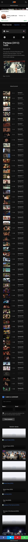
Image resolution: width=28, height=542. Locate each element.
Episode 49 (20, 341)
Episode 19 (20, 186)
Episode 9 (20, 134)
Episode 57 (20, 383)
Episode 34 (20, 264)
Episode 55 (20, 372)
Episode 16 (20, 170)
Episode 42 (20, 305)
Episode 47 (20, 331)
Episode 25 (20, 217)
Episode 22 (20, 201)
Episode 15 (20, 165)
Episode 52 (20, 357)
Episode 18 (20, 181)
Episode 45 (20, 321)
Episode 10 (20, 139)
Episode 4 (20, 108)
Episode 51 (20, 352)
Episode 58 (20, 388)
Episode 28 (20, 232)
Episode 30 (20, 243)
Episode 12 (20, 149)
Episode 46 (20, 326)
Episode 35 (20, 269)
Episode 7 (20, 123)
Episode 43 (20, 310)
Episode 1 (20, 92)
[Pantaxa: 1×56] (23, 37)
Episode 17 (20, 175)
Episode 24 (20, 212)
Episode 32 (20, 253)
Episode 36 (20, 274)
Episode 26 (20, 222)
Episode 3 (20, 103)
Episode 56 (20, 378)
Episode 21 (20, 196)
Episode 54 (20, 367)
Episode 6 (20, 118)
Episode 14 (20, 160)
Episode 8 (20, 129)
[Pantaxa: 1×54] (4, 37)
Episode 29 (20, 238)
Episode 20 (20, 191)
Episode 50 (20, 347)
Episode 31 (20, 248)
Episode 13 (20, 155)
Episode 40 (20, 295)
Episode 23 (20, 206)
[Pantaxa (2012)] (14, 37)
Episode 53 (20, 362)
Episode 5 (20, 113)
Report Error (17, 24)
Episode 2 (20, 98)
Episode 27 (20, 227)
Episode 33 (20, 258)
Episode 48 (20, 336)
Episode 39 (20, 289)
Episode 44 (20, 315)
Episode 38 (20, 284)
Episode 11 (20, 144)
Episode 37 (20, 279)
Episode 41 (20, 300)
